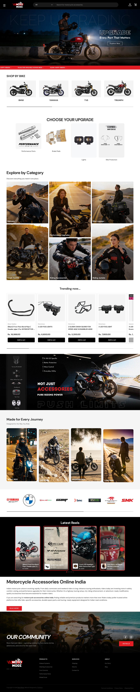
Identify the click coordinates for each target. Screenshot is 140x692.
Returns (74, 667)
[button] (135, 4)
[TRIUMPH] (118, 89)
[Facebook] (125, 637)
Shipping (74, 663)
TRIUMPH (118, 100)
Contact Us (75, 670)
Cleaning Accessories (45, 667)
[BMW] (21, 89)
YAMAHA (53, 100)
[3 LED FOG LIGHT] (112, 307)
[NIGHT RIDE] (22, 429)
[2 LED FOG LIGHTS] (51, 307)
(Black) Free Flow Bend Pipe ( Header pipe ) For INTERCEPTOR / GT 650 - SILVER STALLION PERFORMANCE (21, 330)
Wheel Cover (43, 677)
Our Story (108, 663)
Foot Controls (43, 670)
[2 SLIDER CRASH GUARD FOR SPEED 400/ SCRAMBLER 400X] (81, 307)
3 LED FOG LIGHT (105, 327)
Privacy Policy (119, 688)
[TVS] (86, 89)
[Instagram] (131, 637)
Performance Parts (45, 674)
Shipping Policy (129, 688)
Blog (106, 667)
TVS (86, 100)
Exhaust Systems (44, 663)
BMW (21, 100)
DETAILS (126, 644)
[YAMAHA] (53, 89)
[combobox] (75, 4)
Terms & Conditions (107, 688)
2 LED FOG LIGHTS (45, 327)
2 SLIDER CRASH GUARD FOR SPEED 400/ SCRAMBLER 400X (80, 328)
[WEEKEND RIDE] (86, 429)
